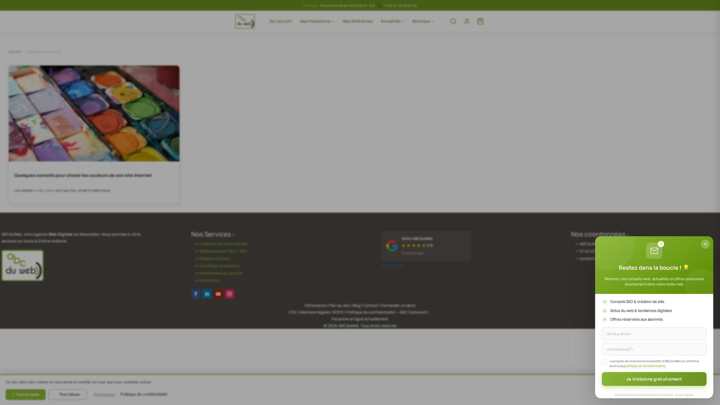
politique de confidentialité (644, 366)
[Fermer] (705, 244)
